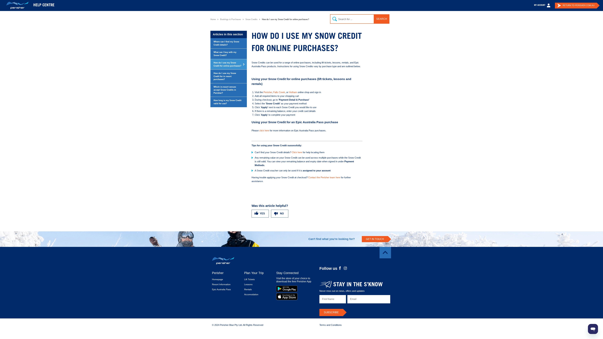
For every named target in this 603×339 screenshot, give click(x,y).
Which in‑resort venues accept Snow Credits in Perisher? (225, 90)
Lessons (248, 284)
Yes (262, 213)
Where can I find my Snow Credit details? (226, 43)
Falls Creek (279, 92)
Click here (297, 152)
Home (213, 19)
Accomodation (251, 294)
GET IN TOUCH (375, 239)
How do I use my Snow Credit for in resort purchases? (225, 76)
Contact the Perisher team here (324, 177)
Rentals (248, 289)
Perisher (267, 92)
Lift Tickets (249, 279)
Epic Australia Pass (221, 289)
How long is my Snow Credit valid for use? (227, 102)
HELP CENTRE (43, 5)
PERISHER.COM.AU (578, 5)
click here (264, 130)
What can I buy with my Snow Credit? (225, 53)
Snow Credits (251, 19)
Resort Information (221, 284)
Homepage (217, 279)
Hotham (293, 92)
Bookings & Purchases (230, 19)
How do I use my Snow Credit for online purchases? (227, 64)
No (282, 213)
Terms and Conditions (330, 325)
